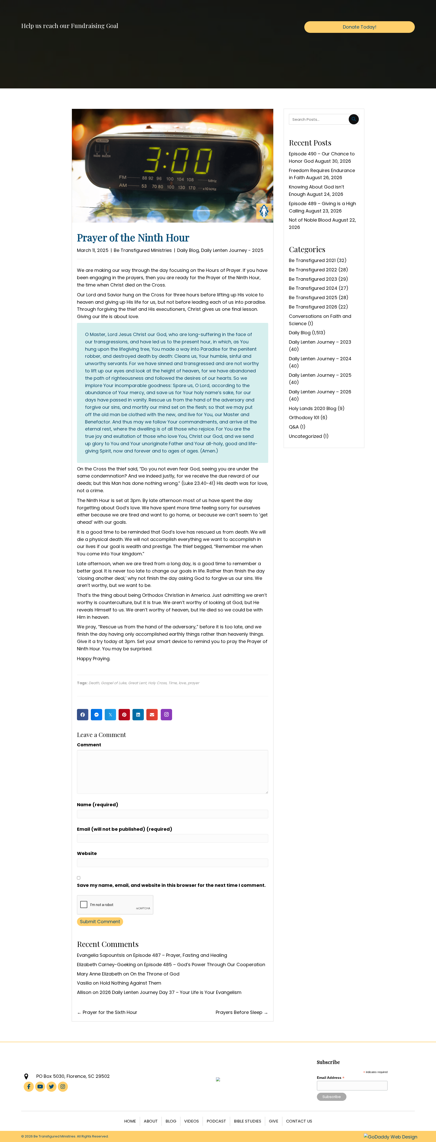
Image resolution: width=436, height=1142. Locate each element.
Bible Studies (247, 1121)
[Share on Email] (152, 714)
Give (273, 1121)
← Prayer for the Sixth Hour (107, 1012)
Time (172, 682)
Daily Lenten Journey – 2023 (320, 342)
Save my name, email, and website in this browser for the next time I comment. (171, 885)
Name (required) (97, 804)
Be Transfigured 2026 (313, 307)
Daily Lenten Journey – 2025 (320, 375)
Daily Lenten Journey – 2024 (320, 358)
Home (130, 1121)
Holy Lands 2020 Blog (312, 408)
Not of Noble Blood (310, 220)
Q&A (294, 427)
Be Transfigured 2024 (313, 288)
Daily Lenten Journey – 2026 (320, 392)
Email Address (330, 1077)
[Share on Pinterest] (124, 714)
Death (94, 682)
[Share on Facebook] (82, 714)
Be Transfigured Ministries (143, 250)
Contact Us (299, 1121)
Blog (171, 1121)
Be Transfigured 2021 (312, 260)
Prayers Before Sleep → (242, 1012)
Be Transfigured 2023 (313, 279)
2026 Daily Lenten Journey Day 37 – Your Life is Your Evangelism (170, 992)
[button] (166, 714)
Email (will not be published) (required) (124, 829)
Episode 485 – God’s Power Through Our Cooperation (204, 964)
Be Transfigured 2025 (313, 297)
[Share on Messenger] (96, 714)
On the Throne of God (154, 974)
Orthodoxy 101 (304, 417)
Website (87, 853)
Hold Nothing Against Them (130, 983)
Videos (191, 1121)
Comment (89, 745)
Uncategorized (305, 436)
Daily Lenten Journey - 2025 (232, 250)
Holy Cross (157, 682)
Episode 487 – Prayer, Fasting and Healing (180, 955)
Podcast (216, 1121)
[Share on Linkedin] (138, 714)
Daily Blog (188, 250)
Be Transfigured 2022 (313, 270)
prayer (193, 682)
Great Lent (137, 682)
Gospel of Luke (113, 682)
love (182, 682)
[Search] (354, 119)
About (151, 1121)
